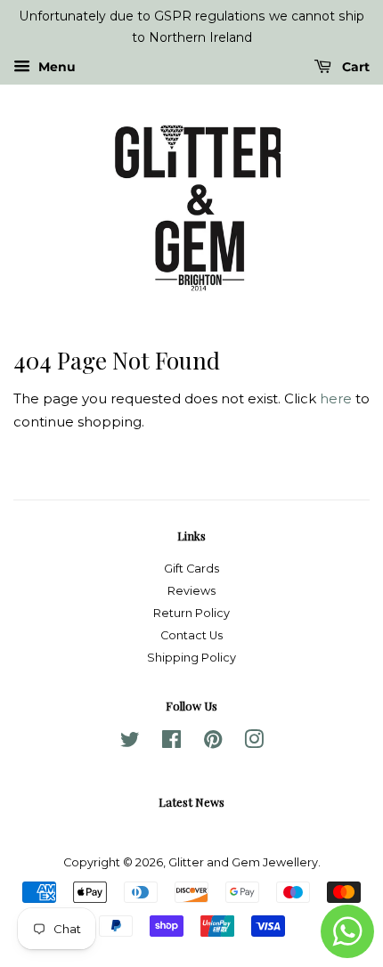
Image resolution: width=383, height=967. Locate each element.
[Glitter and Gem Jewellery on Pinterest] (213, 743)
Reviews (191, 590)
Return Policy (191, 613)
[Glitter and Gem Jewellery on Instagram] (254, 743)
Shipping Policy (191, 657)
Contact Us (191, 635)
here (336, 398)
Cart (354, 67)
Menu (55, 67)
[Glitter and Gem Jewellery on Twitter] (130, 743)
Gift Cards (191, 568)
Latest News (191, 801)
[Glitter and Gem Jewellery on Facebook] (171, 743)
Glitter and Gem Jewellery (243, 862)
